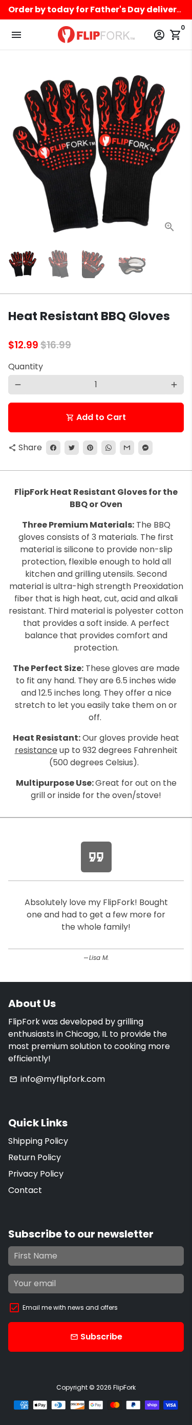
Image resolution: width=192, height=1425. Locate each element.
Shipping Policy (38, 1141)
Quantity (25, 366)
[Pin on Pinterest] (90, 448)
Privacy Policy (35, 1174)
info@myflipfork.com (57, 1079)
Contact (25, 1190)
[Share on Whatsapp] (108, 448)
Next (174, 153)
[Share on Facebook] (53, 448)
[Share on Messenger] (145, 448)
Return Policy (34, 1157)
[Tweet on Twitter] (72, 448)
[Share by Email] (127, 448)
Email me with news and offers (70, 1307)
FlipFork (124, 1387)
